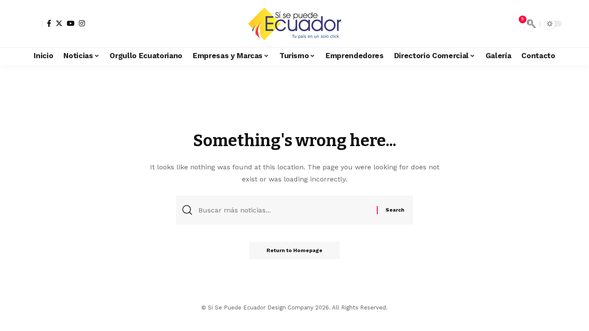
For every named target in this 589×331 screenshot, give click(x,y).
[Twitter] (59, 23)
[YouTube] (71, 23)
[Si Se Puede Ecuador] (294, 23)
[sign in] (35, 23)
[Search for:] (284, 210)
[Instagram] (82, 23)
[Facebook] (49, 23)
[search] (531, 23)
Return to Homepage (294, 250)
